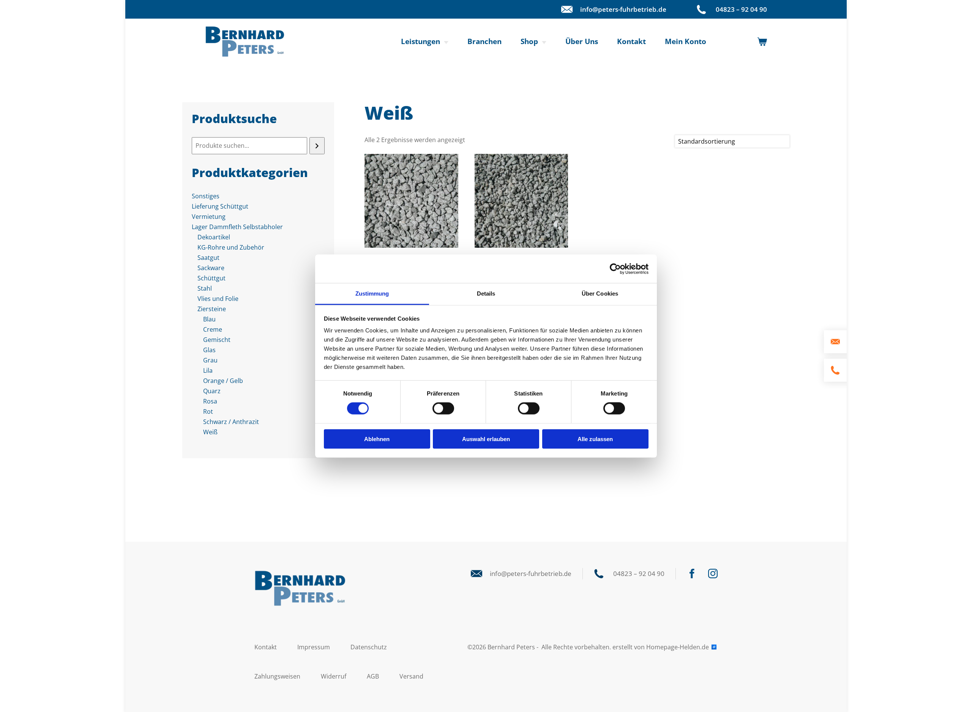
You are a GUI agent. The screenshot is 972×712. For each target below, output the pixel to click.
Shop (529, 41)
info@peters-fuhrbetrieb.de (623, 9)
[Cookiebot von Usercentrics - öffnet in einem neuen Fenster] (615, 268)
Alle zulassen (595, 439)
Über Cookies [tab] (600, 293)
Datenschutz (368, 647)
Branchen (484, 41)
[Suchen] (317, 145)
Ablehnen (377, 439)
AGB (373, 676)
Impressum (313, 647)
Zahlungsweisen (277, 676)
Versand (411, 676)
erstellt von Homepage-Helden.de (661, 647)
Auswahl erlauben (486, 439)
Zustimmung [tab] (372, 293)
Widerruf (333, 676)
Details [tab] (486, 293)
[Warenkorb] (762, 41)
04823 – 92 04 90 (741, 9)
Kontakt (631, 41)
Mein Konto (685, 41)
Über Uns (581, 41)
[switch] (443, 408)
